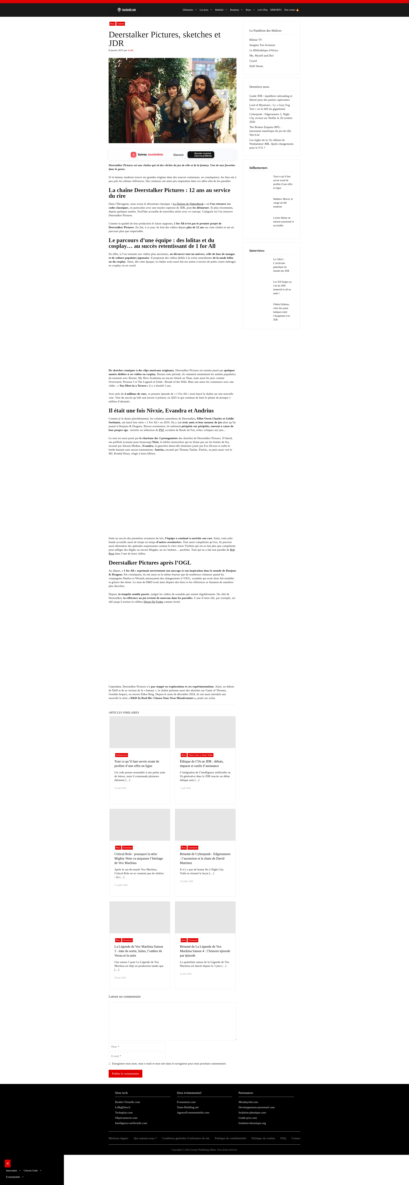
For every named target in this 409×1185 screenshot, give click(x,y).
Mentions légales (118, 1138)
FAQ (283, 1138)
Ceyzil (253, 60)
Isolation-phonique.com (252, 1112)
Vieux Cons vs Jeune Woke (200, 755)
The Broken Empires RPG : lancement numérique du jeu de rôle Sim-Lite (270, 130)
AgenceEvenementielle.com (193, 1112)
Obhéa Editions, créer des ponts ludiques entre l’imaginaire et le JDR (281, 312)
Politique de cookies (263, 1138)
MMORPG (276, 9)
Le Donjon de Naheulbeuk (188, 203)
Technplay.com (124, 1112)
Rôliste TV (255, 39)
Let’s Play (263, 9)
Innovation (11, 1170)
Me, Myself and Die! (261, 55)
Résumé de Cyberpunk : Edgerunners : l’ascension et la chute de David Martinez (205, 858)
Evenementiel (13, 1177)
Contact (295, 1138)
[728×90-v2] (167, 285)
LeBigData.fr (122, 1107)
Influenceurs (121, 755)
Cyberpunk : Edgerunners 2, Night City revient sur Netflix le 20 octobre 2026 (270, 118)
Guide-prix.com (248, 1117)
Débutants (188, 9)
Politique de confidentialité (230, 1138)
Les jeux (204, 9)
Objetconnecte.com (126, 1117)
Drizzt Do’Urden (153, 601)
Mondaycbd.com (248, 1102)
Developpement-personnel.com (257, 1107)
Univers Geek (31, 1170)
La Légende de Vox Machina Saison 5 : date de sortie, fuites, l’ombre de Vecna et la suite (138, 951)
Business (234, 9)
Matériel (219, 9)
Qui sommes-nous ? (145, 1138)
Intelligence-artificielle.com (131, 1123)
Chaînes (120, 24)
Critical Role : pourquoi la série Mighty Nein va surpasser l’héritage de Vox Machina (138, 858)
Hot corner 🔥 (291, 9)
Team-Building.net (188, 1107)
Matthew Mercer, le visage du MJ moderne (283, 203)
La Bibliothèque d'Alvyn (263, 50)
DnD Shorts (256, 66)
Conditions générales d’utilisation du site (185, 1138)
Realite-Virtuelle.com (127, 1102)
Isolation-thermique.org (252, 1123)
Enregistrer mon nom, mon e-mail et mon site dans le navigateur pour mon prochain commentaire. (169, 1063)
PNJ (161, 430)
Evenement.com (186, 1102)
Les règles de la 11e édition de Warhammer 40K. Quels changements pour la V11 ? (271, 143)
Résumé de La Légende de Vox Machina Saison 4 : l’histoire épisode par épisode (205, 951)
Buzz (248, 9)
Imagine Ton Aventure (262, 45)
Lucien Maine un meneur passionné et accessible (283, 221)
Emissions (127, 847)
